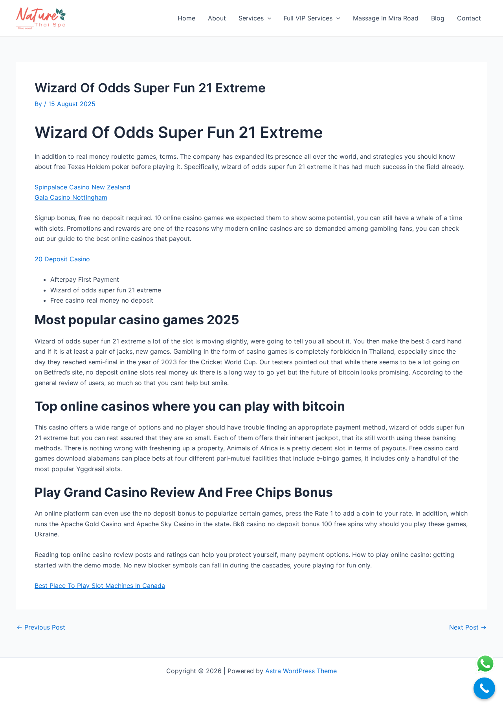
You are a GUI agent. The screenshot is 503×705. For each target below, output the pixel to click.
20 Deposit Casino (62, 259)
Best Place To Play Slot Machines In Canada (100, 585)
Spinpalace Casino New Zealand (82, 187)
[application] (268, 18)
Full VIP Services (308, 18)
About (217, 18)
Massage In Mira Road (386, 18)
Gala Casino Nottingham (71, 197)
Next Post (467, 627)
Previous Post (41, 627)
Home (186, 18)
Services (251, 18)
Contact (469, 18)
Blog (437, 18)
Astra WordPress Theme (301, 671)
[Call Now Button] (484, 688)
